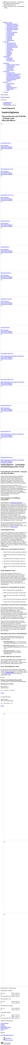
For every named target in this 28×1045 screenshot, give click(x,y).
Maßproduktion (14, 526)
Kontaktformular (9, 672)
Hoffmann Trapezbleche (16, 502)
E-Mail (2, 693)
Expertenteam (7, 673)
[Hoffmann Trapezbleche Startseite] (14, 14)
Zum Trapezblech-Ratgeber (7, 1035)
